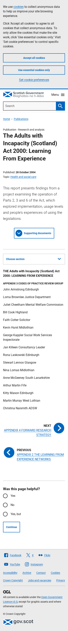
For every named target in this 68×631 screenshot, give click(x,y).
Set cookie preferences (34, 80)
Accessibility (10, 572)
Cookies (55, 572)
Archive (26, 572)
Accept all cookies (34, 57)
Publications (21, 118)
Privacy (60, 580)
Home (6, 118)
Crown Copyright (13, 580)
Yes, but (16, 514)
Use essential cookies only (34, 70)
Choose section (15, 259)
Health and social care (23, 176)
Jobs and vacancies (39, 580)
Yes (13, 496)
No (12, 505)
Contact (41, 572)
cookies (18, 7)
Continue (11, 527)
